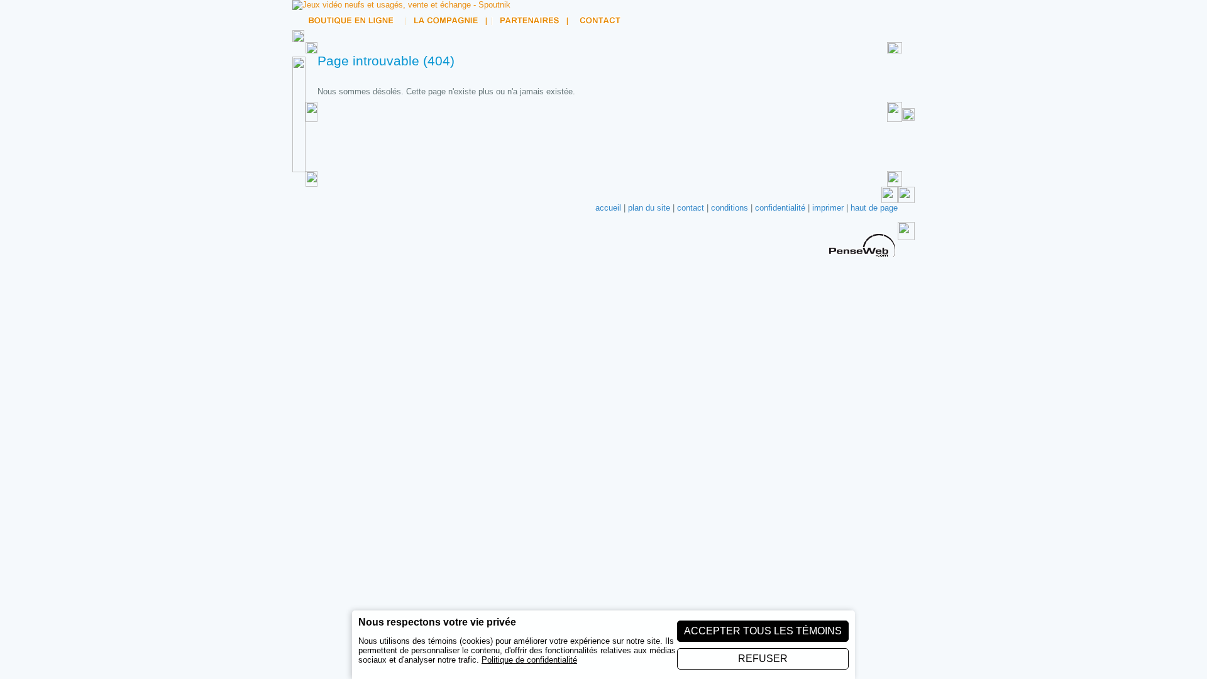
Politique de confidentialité (529, 660)
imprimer (828, 208)
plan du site (649, 208)
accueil (608, 208)
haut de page (874, 208)
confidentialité (780, 208)
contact (690, 208)
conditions (729, 208)
